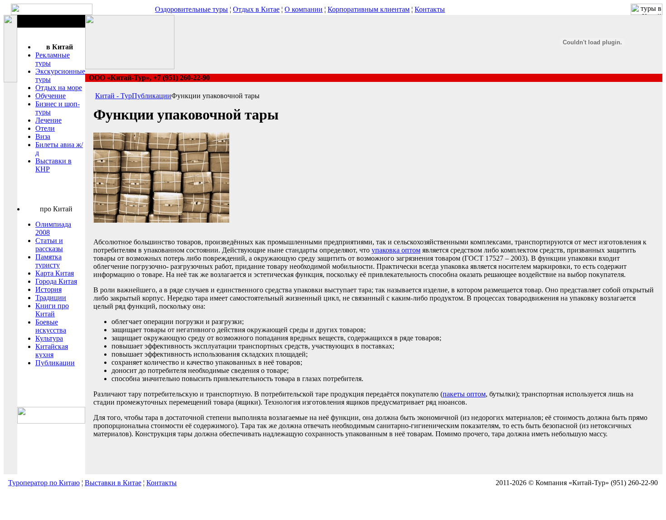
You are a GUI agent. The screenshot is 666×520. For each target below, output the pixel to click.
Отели (45, 128)
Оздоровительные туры (191, 9)
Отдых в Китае (256, 9)
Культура (49, 338)
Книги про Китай (52, 310)
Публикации (55, 363)
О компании (304, 9)
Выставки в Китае (113, 483)
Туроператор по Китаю (44, 483)
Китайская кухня (51, 350)
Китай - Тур (113, 96)
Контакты (430, 9)
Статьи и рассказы (49, 245)
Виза (42, 136)
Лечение (48, 120)
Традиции (50, 297)
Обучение (50, 96)
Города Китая (56, 281)
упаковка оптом (396, 250)
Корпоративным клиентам (369, 9)
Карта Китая (54, 273)
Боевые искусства (50, 326)
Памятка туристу (48, 261)
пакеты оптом (464, 394)
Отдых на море (58, 87)
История (48, 289)
